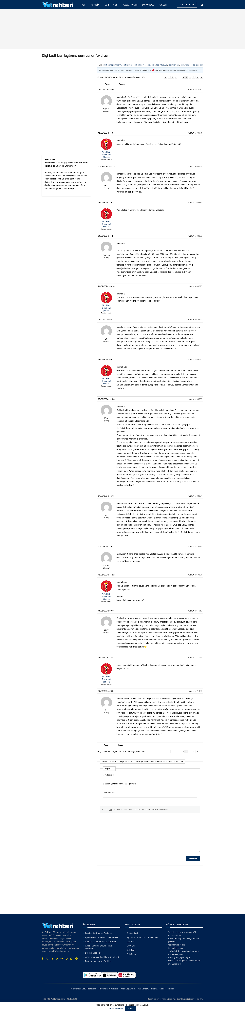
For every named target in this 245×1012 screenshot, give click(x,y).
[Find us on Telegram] (76, 958)
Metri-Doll (131, 945)
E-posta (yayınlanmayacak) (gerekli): (119, 783)
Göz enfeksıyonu (175, 947)
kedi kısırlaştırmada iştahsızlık (144, 65)
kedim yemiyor (173, 65)
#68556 (198, 399)
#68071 (198, 132)
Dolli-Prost (131, 954)
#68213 (198, 202)
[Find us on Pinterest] (57, 958)
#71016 (198, 610)
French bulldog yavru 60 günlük (182, 932)
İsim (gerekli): (109, 775)
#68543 (198, 359)
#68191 (198, 166)
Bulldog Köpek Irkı (93, 952)
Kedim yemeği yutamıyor (179, 957)
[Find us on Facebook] (42, 958)
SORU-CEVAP (148, 4)
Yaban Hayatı (130, 4)
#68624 (198, 496)
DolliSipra (131, 949)
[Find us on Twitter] (47, 958)
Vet (115, 4)
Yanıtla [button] (191, 89)
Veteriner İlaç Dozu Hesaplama (83, 988)
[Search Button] (202, 4)
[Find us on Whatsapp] (71, 958)
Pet (83, 4)
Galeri (163, 4)
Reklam (153, 988)
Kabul (130, 1008)
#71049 (198, 657)
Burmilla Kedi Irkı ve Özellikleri (98, 961)
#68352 (198, 235)
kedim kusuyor (161, 65)
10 (197, 77)
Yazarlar (114, 988)
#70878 (198, 546)
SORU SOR (188, 4)
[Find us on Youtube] (62, 958)
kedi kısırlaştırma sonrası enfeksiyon (118, 65)
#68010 (198, 89)
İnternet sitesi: (109, 792)
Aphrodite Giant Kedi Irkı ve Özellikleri (102, 937)
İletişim (171, 988)
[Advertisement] (122, 29)
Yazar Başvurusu (128, 988)
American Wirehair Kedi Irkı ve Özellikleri (98, 947)
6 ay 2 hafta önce (144, 70)
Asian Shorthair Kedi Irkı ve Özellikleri (102, 956)
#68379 (198, 286)
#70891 (198, 574)
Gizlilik (162, 988)
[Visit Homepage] (58, 5)
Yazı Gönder (143, 988)
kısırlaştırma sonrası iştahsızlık (191, 65)
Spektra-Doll (132, 933)
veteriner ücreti (174, 935)
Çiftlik (95, 4)
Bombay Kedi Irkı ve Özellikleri (98, 933)
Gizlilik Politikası (116, 1008)
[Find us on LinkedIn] (52, 958)
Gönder (193, 858)
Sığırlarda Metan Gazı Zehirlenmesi (142, 937)
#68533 (198, 319)
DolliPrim (131, 941)
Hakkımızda (103, 988)
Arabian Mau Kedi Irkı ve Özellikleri (100, 941)
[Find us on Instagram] (67, 958)
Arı (107, 4)
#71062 (198, 691)
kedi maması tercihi (176, 944)
